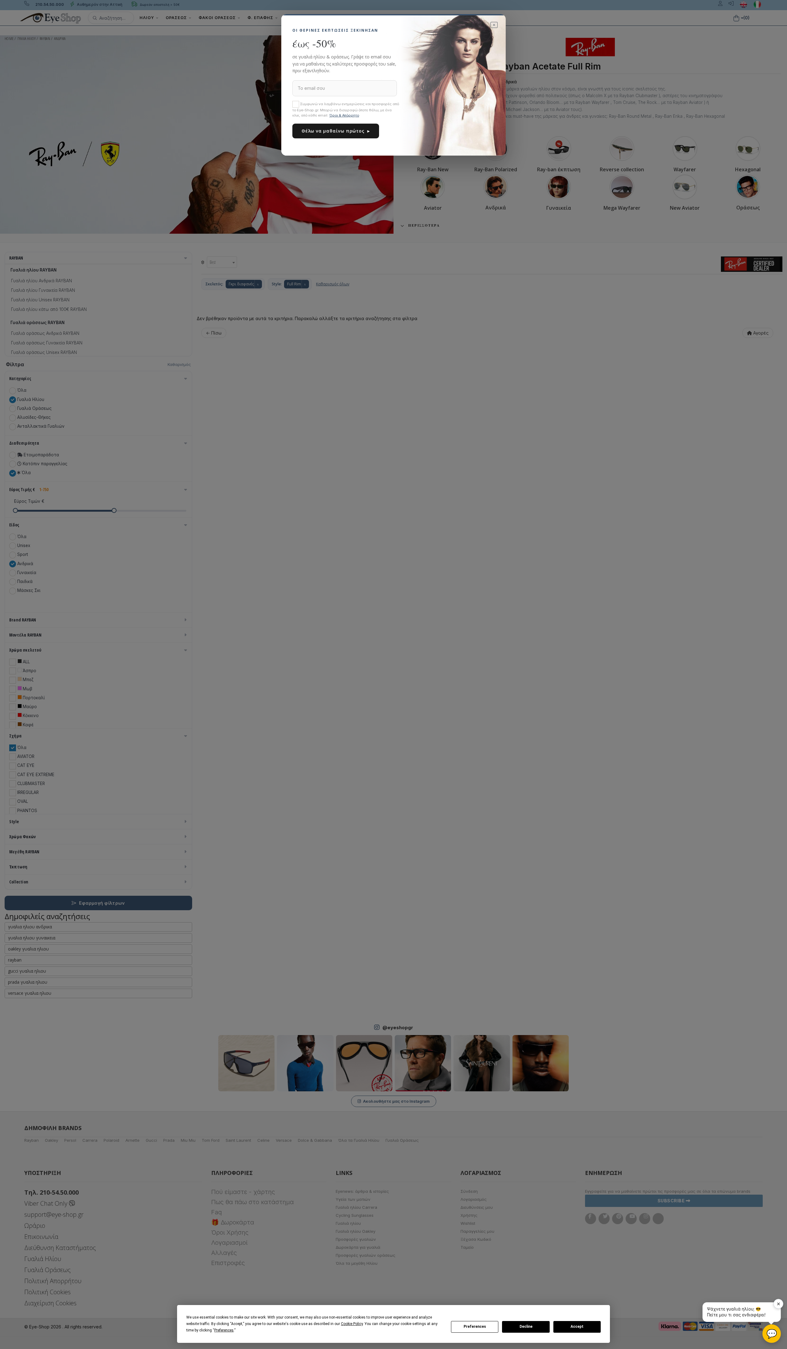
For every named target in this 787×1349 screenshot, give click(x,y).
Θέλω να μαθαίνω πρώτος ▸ (336, 131)
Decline (526, 1326)
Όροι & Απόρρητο (344, 115)
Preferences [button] (224, 1330)
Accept (577, 1326)
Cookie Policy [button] (352, 1324)
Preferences (475, 1326)
